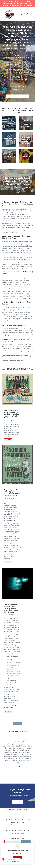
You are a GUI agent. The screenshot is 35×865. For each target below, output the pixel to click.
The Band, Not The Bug (17, 833)
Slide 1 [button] (16, 192)
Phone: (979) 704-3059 (17, 822)
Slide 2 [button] (17, 192)
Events (14, 705)
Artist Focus (7, 705)
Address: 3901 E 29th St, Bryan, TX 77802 (17, 819)
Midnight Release (9, 707)
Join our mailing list (17, 838)
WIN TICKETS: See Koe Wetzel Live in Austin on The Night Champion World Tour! (12, 414)
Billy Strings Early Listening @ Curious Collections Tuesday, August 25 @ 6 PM (12, 493)
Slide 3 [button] (18, 192)
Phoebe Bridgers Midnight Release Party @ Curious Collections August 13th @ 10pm (11, 608)
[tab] (16, 192)
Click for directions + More (17, 96)
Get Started (17, 802)
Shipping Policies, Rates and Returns (17, 830)
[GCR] (3, 859)
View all (17, 723)
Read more (7, 439)
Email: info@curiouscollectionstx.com (17, 825)
